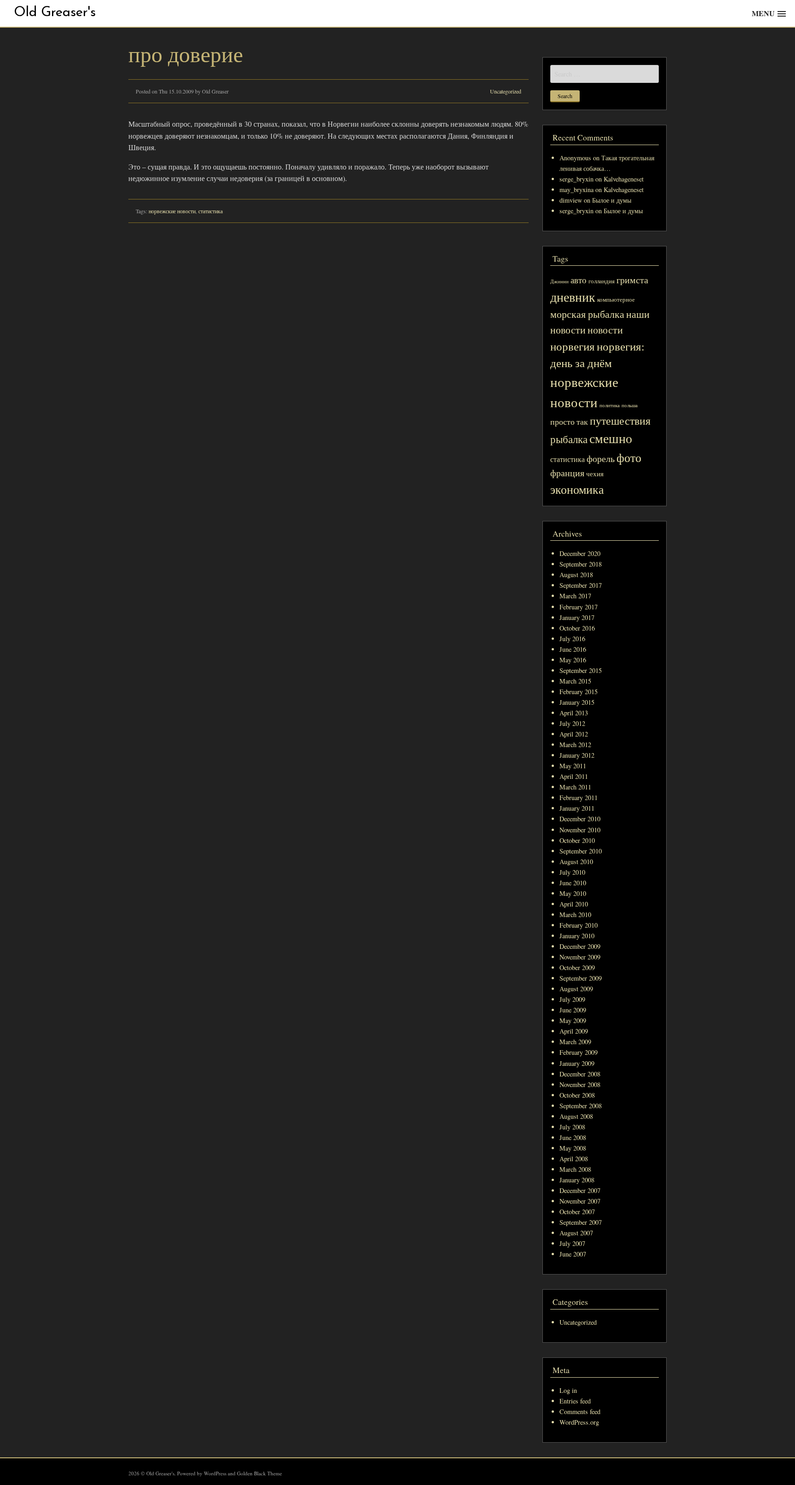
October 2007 (577, 1211)
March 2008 (575, 1169)
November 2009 (579, 957)
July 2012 (572, 723)
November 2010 (579, 829)
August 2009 (576, 988)
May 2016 (572, 659)
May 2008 (572, 1148)
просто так (569, 421)
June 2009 (572, 1010)
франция (567, 473)
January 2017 (576, 617)
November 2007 (579, 1201)
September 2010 (580, 851)
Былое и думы (611, 200)
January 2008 (576, 1179)
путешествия (620, 420)
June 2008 (572, 1137)
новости (605, 329)
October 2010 (577, 840)
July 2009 (572, 999)
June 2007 (572, 1254)
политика (609, 405)
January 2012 (576, 755)
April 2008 (573, 1158)
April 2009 (573, 1031)
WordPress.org (579, 1422)
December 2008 (579, 1074)
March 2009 (575, 1041)
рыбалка (569, 439)
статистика (210, 211)
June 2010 (572, 882)
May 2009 (572, 1020)
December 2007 (579, 1190)
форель (601, 458)
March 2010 (575, 914)
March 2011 (575, 787)
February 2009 (578, 1052)
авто (578, 280)
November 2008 (579, 1084)
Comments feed (579, 1411)
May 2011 (572, 765)
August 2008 (576, 1116)
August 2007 (576, 1232)
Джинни (559, 281)
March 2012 (575, 744)
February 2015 (578, 691)
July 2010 (572, 872)
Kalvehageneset (624, 179)
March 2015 (575, 681)
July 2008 (572, 1127)
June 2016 (572, 649)
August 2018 (576, 574)
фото (628, 457)
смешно (610, 438)
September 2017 (580, 585)
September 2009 (580, 978)
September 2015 (580, 670)
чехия (595, 473)
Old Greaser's (55, 13)
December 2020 (579, 553)
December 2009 (579, 946)
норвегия (572, 346)
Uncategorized (505, 91)
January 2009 (576, 1063)
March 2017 (575, 595)
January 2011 (576, 808)
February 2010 (578, 925)
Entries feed (575, 1401)
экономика (577, 489)
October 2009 (577, 967)
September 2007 (580, 1222)
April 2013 (573, 712)
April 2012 (573, 734)
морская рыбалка (587, 314)
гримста (632, 280)
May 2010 (572, 893)
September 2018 (580, 564)
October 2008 (577, 1095)
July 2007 (572, 1243)
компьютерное (616, 300)
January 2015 (576, 702)
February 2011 (578, 797)
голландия (601, 281)
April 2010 (573, 904)
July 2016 (572, 638)
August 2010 (576, 861)
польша (630, 405)
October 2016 (577, 628)
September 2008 (580, 1105)
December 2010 (579, 818)
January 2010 (576, 935)
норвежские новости (172, 211)
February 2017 (578, 606)
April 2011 (573, 776)
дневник (572, 296)
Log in (568, 1390)
